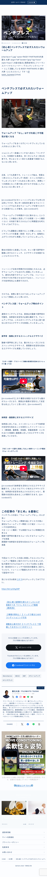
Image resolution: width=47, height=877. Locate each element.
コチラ (19, 579)
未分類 (25, 43)
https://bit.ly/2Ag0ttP (11, 589)
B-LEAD (31, 2)
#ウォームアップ (34, 676)
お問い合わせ (7, 852)
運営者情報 (6, 832)
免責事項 (5, 847)
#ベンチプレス (7, 680)
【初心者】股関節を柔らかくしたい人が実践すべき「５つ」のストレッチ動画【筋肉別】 (23, 605)
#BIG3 (17, 676)
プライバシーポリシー (10, 842)
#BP (24, 676)
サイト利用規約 (8, 837)
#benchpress (7, 676)
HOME (4, 859)
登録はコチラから (23, 786)
